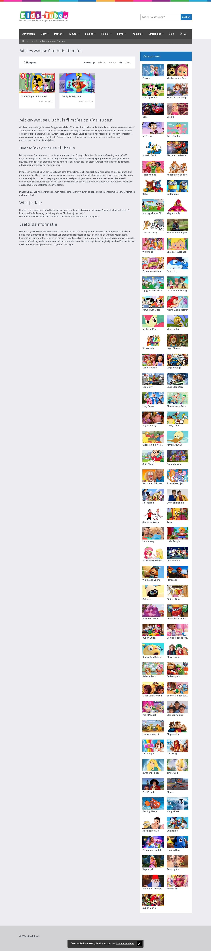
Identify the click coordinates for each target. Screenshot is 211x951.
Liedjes (89, 33)
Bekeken (102, 62)
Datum (112, 62)
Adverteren (28, 33)
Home (25, 41)
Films (120, 33)
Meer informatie (125, 943)
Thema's (136, 33)
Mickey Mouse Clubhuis (53, 41)
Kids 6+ (105, 33)
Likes (128, 62)
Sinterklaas (155, 33)
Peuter (58, 33)
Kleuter (73, 33)
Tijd (120, 62)
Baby (43, 33)
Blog (171, 33)
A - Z (183, 33)
